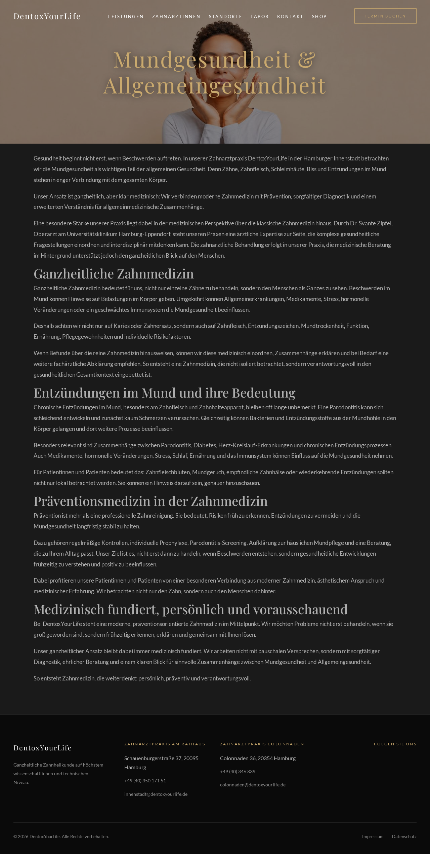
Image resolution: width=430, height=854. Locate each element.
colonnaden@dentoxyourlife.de (253, 784)
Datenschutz (404, 836)
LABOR (260, 16)
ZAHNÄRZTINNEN (176, 16)
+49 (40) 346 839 (237, 771)
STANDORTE (226, 16)
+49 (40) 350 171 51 (145, 780)
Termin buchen (385, 16)
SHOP (319, 16)
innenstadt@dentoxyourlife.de (155, 794)
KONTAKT (290, 16)
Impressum (373, 836)
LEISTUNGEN (126, 16)
